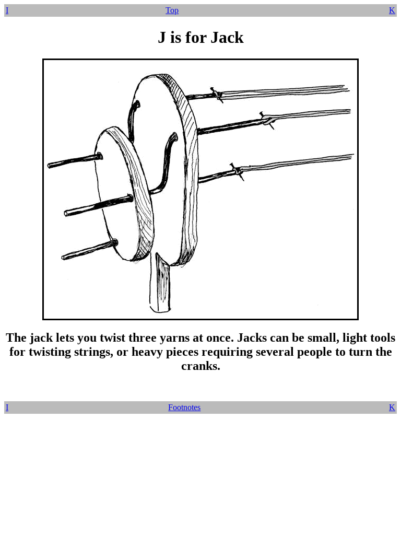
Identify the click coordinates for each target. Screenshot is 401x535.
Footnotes (184, 407)
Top (172, 10)
